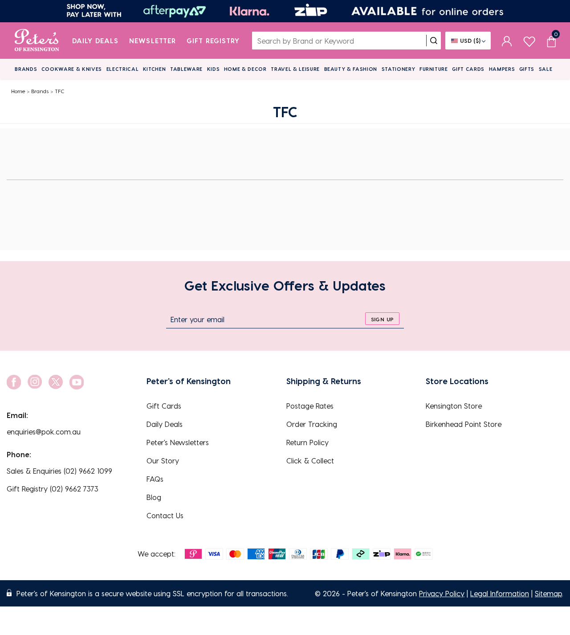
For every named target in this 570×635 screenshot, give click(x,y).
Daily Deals (95, 41)
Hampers (502, 69)
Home (18, 91)
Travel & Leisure (295, 69)
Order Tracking (311, 424)
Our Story (163, 460)
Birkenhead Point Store (463, 424)
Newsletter (152, 41)
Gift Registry (213, 41)
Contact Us (165, 515)
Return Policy (307, 442)
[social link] (14, 382)
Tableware (186, 69)
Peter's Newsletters (178, 442)
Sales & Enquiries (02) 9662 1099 (59, 471)
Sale (546, 69)
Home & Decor (245, 69)
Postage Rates (310, 405)
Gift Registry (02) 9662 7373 (52, 488)
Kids (213, 69)
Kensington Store (454, 405)
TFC (59, 91)
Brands (26, 69)
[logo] (37, 40)
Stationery (398, 69)
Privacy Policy (441, 593)
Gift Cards (468, 69)
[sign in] (507, 40)
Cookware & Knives (71, 69)
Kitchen (154, 69)
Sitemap (548, 593)
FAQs (155, 479)
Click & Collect (310, 460)
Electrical (122, 69)
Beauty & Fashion (351, 69)
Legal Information (499, 593)
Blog (154, 497)
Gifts (526, 69)
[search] (434, 40)
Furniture (433, 69)
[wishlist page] (529, 40)
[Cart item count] (551, 40)
